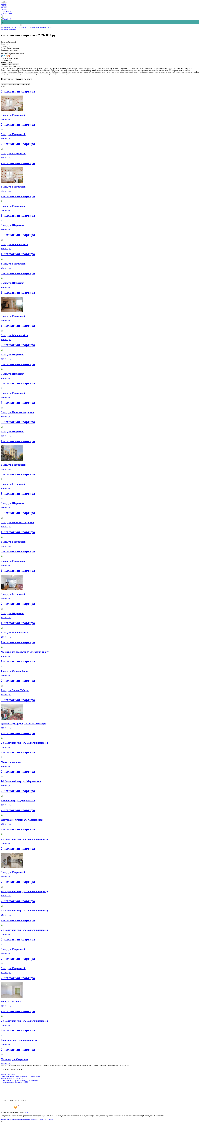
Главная (3, 4)
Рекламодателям (14, 1119)
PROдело (4, 7)
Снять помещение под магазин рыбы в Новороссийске (20, 1076)
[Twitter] (4, 56)
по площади (25, 84)
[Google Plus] (9, 56)
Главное (4, 30)
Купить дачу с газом (8, 1074)
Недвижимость (6, 13)
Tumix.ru (27, 1112)
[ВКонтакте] (2, 56)
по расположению (13, 84)
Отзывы (4, 9)
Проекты (50, 1119)
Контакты (4, 1119)
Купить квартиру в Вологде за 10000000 (15, 1082)
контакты (10, 64)
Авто (2, 15)
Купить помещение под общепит (12, 1078)
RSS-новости (41, 1119)
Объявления (11, 30)
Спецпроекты (6, 11)
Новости (4, 6)
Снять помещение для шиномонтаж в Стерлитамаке (19, 1080)
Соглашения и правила (28, 1119)
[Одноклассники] (7, 56)
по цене (4, 84)
